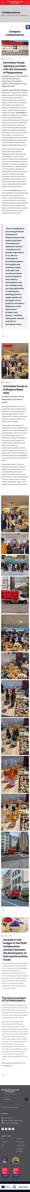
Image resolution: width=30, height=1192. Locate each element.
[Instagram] (6, 1129)
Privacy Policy (20, 1142)
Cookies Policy (20, 1145)
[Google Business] (9, 1129)
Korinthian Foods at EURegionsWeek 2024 (15, 389)
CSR (3, 1139)
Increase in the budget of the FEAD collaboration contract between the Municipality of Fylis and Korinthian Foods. (15, 949)
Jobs (3, 1145)
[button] (28, 27)
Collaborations (8, 43)
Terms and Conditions (19, 1150)
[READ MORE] (3, 336)
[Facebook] (3, 1129)
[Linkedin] (13, 1129)
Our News (4, 1142)
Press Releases (18, 43)
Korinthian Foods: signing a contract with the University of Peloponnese (15, 67)
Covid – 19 (19, 1139)
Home (3, 15)
